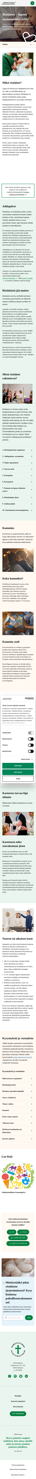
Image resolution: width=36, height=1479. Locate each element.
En (13, 1232)
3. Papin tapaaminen (10, 463)
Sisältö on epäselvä (19, 1243)
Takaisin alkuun (17, 1475)
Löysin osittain (19, 1238)
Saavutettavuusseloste (18, 1469)
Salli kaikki (18, 766)
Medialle (18, 1396)
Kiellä (18, 779)
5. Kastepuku (7, 475)
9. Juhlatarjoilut (8, 504)
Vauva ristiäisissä (9, 1098)
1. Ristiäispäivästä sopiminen (13, 450)
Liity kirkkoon (18, 1414)
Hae (28, 1318)
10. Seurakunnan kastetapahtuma (15, 510)
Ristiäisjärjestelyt (9, 1085)
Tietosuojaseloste (18, 1465)
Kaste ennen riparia (10, 1117)
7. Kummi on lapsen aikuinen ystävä (13, 489)
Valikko (5, 44)
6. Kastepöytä (7, 482)
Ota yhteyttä (18, 1407)
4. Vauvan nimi (8, 469)
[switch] (31, 739)
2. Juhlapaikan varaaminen (13, 456)
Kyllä (24, 1232)
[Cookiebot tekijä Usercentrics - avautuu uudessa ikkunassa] (25, 698)
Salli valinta (18, 772)
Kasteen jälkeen (8, 1139)
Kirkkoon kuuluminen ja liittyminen (12, 1130)
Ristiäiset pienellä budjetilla (13, 1091)
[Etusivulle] (9, 3)
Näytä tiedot (25, 759)
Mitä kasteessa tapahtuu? (12, 1079)
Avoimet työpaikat (18, 1401)
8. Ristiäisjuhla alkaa (10, 497)
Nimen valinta (7, 1104)
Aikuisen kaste (8, 1123)
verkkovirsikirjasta (8, 278)
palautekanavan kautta (22, 1057)
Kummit (5, 1110)
